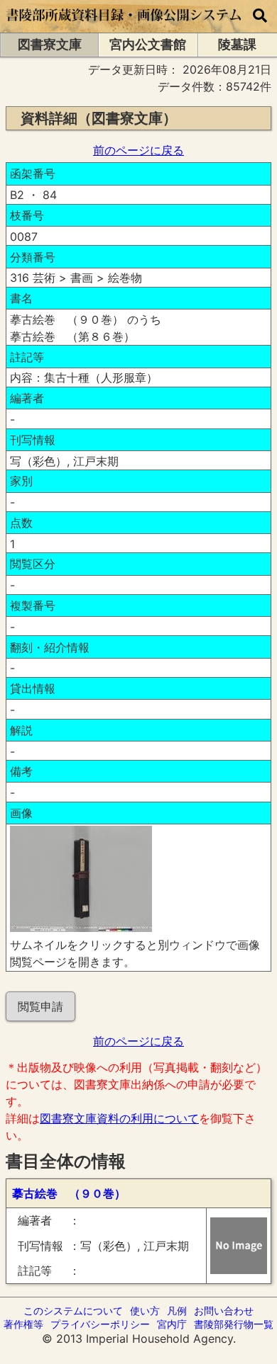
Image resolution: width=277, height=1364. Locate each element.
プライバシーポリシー (100, 1324)
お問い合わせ (224, 1311)
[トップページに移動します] (124, 25)
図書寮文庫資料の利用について (119, 1118)
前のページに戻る (138, 150)
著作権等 (23, 1324)
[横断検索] (260, 16)
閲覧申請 (40, 1006)
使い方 (145, 1311)
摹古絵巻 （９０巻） (69, 1193)
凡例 (177, 1311)
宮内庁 (172, 1324)
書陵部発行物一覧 (233, 1324)
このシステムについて (73, 1311)
